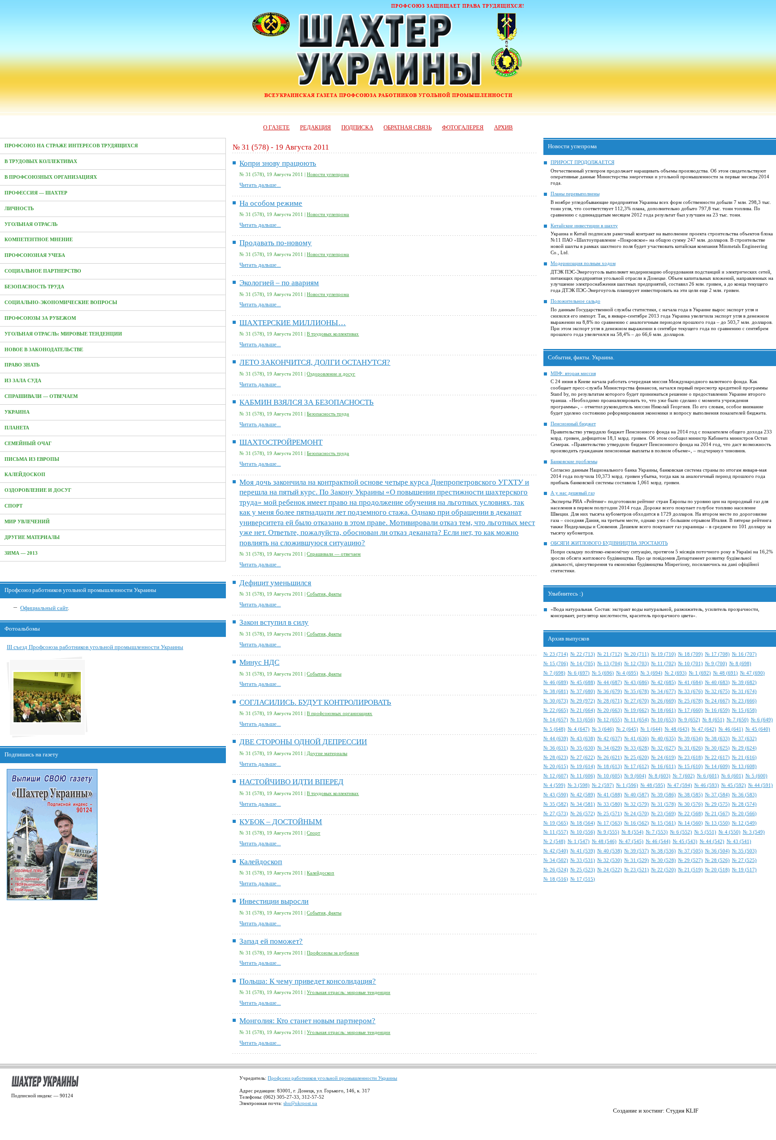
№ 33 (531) (582, 860)
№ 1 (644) (651, 729)
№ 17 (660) (690, 710)
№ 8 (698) (740, 663)
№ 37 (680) (582, 691)
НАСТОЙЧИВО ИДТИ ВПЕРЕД (291, 782)
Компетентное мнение (38, 239)
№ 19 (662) (636, 710)
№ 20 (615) (555, 766)
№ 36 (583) (744, 794)
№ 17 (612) (636, 766)
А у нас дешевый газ (573, 492)
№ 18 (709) (690, 654)
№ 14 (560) (690, 823)
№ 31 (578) (663, 804)
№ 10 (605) (609, 775)
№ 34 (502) (555, 860)
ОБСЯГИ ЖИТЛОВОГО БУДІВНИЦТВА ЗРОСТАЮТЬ (609, 543)
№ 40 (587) (636, 794)
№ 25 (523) (582, 869)
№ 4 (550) (730, 832)
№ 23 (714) (555, 654)
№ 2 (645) (627, 729)
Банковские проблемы (574, 461)
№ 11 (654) (636, 719)
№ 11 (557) (555, 832)
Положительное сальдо (575, 301)
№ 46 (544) (658, 841)
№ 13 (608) (744, 766)
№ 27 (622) (582, 757)
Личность (19, 208)
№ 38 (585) (690, 794)
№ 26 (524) (555, 869)
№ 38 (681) (555, 691)
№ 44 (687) (609, 682)
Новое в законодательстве (43, 349)
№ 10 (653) (663, 719)
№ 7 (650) (738, 719)
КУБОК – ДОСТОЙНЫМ (280, 821)
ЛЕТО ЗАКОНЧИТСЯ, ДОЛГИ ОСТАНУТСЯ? (314, 362)
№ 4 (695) (627, 673)
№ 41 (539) (582, 850)
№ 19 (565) (555, 823)
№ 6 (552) (681, 832)
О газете (276, 127)
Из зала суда (22, 380)
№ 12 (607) (555, 775)
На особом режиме (270, 203)
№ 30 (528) (663, 860)
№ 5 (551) (705, 832)
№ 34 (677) (663, 691)
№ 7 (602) (684, 775)
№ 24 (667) (717, 700)
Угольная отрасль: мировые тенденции (63, 333)
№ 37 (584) (717, 794)
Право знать (22, 364)
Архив (503, 127)
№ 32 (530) (609, 860)
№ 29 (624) (744, 748)
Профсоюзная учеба (34, 255)
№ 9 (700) (716, 663)
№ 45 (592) (733, 785)
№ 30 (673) (555, 700)
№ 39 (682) (744, 682)
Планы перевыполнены (575, 193)
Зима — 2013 (21, 553)
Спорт (13, 506)
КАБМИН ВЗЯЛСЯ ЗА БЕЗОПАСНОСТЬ (306, 402)
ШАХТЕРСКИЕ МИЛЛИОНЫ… (292, 322)
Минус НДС (259, 662)
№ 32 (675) (717, 691)
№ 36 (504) (717, 850)
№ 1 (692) (700, 673)
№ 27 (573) (555, 813)
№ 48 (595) (652, 785)
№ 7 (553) (657, 832)
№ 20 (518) (717, 869)
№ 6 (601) (708, 775)
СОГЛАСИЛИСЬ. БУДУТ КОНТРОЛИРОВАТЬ (315, 702)
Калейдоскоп (24, 474)
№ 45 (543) (685, 841)
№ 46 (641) (731, 729)
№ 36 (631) (555, 748)
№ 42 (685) (663, 682)
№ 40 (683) (717, 682)
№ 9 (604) (635, 775)
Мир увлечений (27, 521)
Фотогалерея (463, 127)
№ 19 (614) (582, 766)
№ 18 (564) (582, 823)
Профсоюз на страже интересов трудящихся (71, 145)
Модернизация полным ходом (583, 263)
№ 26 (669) (663, 700)
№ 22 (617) (717, 757)
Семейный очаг (28, 443)
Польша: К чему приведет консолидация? (307, 981)
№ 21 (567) (717, 813)
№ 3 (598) (579, 785)
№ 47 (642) (704, 729)
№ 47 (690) (752, 673)
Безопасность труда (34, 286)
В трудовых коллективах (40, 161)
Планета (16, 427)
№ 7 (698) (554, 673)
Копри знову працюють (277, 163)
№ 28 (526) (717, 860)
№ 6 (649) (762, 719)
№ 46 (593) (706, 785)
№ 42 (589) (582, 794)
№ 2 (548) (554, 841)
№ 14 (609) (717, 766)
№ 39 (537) (636, 850)
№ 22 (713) (582, 654)
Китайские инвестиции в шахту (584, 225)
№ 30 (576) (690, 804)
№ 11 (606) (582, 775)
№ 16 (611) (663, 766)
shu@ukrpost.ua (300, 1103)
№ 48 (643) (677, 729)
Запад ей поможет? (271, 941)
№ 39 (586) (663, 794)
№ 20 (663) (609, 710)
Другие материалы (32, 537)
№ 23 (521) (636, 869)
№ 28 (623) (555, 757)
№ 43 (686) (636, 682)
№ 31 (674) (744, 691)
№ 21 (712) (609, 654)
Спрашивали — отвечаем (41, 396)
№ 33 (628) (636, 748)
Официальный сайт (44, 608)
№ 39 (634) (690, 738)
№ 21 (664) (582, 710)
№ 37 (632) (744, 738)
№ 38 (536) (663, 850)
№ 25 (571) (609, 813)
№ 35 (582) (555, 804)
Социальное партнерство (42, 271)
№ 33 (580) (609, 804)
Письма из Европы (31, 459)
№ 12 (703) (636, 663)
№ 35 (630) (582, 748)
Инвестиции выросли (274, 901)
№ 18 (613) (609, 766)
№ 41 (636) (636, 738)
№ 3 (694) (651, 673)
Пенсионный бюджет (573, 423)
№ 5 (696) (603, 673)
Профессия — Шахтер (35, 192)
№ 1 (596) (627, 785)
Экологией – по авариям (279, 282)
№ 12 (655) (609, 719)
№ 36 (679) (609, 691)
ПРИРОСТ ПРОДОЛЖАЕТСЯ (582, 162)
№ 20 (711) (636, 654)
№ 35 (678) (636, 691)
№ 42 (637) (609, 738)
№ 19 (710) (663, 654)
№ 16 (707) (744, 654)
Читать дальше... (260, 184)
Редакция (315, 127)
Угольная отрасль (30, 224)
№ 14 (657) (555, 719)
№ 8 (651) (713, 719)
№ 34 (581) (582, 804)
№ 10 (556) (582, 832)
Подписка (357, 127)
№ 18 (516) (555, 879)
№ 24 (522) (609, 869)
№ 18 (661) (663, 710)
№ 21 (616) (744, 757)
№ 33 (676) (690, 691)
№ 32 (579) (636, 804)
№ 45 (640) (757, 729)
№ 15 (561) (663, 823)
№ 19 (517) (744, 869)
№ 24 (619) (663, 757)
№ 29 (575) (717, 804)
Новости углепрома (328, 174)
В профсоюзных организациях (50, 177)
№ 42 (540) (555, 850)
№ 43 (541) (739, 841)
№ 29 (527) (690, 860)
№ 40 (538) (609, 850)
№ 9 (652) (689, 719)
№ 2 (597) (603, 785)
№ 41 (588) (609, 794)
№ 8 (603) (659, 775)
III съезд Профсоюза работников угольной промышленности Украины (95, 647)
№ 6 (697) (579, 673)
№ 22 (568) (690, 813)
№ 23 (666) (744, 700)
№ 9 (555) (608, 832)
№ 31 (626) (690, 748)
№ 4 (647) (579, 729)
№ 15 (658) (744, 710)
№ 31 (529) (636, 860)
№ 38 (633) (717, 738)
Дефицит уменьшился (275, 583)
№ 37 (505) (690, 850)
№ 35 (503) (744, 850)
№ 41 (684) (690, 682)
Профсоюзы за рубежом (40, 318)
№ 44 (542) (712, 841)
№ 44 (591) (760, 785)
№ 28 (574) (744, 804)
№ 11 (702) (663, 663)
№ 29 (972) (582, 700)
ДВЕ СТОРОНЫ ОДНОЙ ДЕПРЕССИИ (303, 742)
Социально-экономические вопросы (60, 302)
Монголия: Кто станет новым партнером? (307, 1020)
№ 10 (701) (690, 663)
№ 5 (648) (554, 729)
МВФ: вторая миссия (573, 373)
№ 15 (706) (555, 663)
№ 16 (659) (717, 710)
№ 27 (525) (744, 860)
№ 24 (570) (636, 813)
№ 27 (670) (636, 700)
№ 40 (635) (663, 738)
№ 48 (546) (604, 841)
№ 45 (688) (582, 682)
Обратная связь (408, 127)
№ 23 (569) (663, 813)
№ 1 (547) (579, 841)
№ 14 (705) (582, 663)
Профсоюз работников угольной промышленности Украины (332, 1078)
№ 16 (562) (636, 823)
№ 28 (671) (609, 700)
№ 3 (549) (754, 832)
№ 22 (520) (663, 869)
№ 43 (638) (582, 738)
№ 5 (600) (756, 775)
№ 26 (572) (582, 813)
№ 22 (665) (555, 710)
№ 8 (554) (633, 832)
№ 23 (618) (690, 757)
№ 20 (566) (744, 813)
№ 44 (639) (555, 738)
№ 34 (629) (609, 748)
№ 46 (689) (555, 682)
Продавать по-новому (275, 243)
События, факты (324, 594)
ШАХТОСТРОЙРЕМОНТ (280, 442)
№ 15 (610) (690, 766)
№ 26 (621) (609, 757)
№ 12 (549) (744, 823)
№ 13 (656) (582, 719)
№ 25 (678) (690, 700)
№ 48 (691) (725, 673)
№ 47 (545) (631, 841)
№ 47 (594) (679, 785)
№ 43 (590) (555, 794)
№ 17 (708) (717, 654)
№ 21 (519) (690, 869)
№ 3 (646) (603, 729)
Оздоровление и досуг (37, 490)
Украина (17, 412)
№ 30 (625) (717, 748)
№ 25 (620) (636, 757)
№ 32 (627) (663, 748)
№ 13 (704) (609, 663)
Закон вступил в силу (274, 622)
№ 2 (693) (676, 673)
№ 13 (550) (717, 823)
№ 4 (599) (554, 785)
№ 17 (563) (609, 823)
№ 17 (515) (582, 879)
